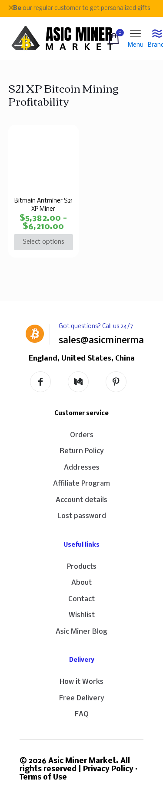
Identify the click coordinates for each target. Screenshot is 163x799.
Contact (81, 599)
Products (81, 566)
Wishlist (82, 615)
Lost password (81, 516)
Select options (43, 241)
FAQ (82, 714)
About (81, 582)
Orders (81, 435)
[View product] (64, 139)
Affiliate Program (81, 483)
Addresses (82, 467)
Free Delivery (81, 698)
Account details (81, 500)
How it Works (81, 682)
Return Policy (82, 451)
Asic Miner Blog (81, 631)
